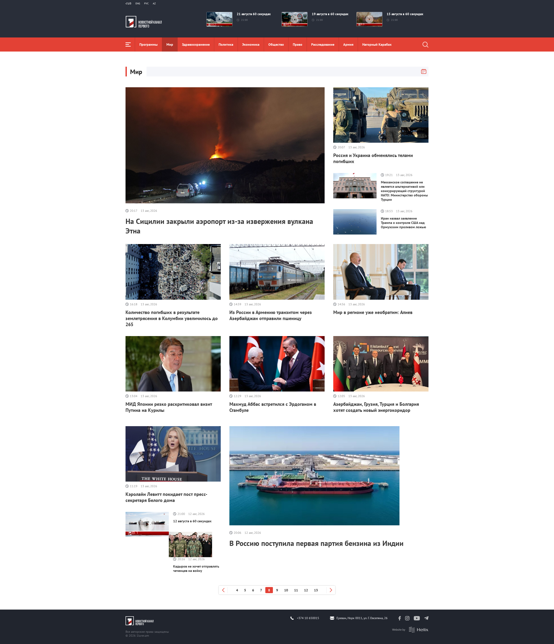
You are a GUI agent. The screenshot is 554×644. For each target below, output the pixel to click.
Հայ (128, 3)
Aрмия (348, 44)
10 (286, 590)
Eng (137, 3)
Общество (276, 44)
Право (297, 44)
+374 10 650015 (308, 618)
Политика (226, 44)
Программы (148, 44)
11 (296, 590)
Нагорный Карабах (376, 44)
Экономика (250, 44)
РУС (146, 3)
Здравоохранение (196, 44)
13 (316, 590)
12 (306, 590)
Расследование (322, 44)
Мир (169, 44)
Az (154, 3)
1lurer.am (143, 636)
